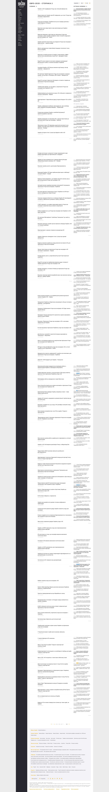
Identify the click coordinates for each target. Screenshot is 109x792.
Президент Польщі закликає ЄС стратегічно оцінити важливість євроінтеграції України (54, 315)
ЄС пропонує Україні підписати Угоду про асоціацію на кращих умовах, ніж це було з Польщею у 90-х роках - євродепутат (54, 74)
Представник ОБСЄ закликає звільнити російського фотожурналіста (51, 451)
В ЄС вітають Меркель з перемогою (47, 495)
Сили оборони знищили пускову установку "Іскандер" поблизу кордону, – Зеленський (82, 577)
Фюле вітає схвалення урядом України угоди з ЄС (50, 521)
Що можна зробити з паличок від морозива (53, 756)
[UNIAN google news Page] (55, 778)
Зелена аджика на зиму (52, 770)
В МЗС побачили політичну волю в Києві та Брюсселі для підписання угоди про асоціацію (52, 607)
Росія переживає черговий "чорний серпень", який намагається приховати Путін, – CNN (82, 302)
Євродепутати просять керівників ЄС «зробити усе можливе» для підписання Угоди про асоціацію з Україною (54, 354)
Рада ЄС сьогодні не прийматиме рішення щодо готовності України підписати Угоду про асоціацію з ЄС (53, 263)
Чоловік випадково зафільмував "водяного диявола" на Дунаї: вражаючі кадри (81, 505)
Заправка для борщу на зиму (41, 770)
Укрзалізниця (52, 740)
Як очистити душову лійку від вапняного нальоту (73, 760)
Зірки (70, 766)
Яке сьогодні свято (35, 749)
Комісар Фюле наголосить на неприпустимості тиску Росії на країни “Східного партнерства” (53, 677)
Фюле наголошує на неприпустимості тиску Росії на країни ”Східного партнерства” (53, 664)
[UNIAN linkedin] (53, 778)
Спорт (19, 20)
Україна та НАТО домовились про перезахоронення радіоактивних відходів (51, 548)
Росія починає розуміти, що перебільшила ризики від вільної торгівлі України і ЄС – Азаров (53, 296)
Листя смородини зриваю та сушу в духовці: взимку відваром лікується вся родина (82, 345)
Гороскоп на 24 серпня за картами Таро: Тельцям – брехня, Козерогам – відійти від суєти (82, 294)
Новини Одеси (33, 735)
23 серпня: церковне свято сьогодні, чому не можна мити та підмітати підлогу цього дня (82, 699)
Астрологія (53, 766)
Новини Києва (62, 733)
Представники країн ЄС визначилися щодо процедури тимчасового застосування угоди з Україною (52, 483)
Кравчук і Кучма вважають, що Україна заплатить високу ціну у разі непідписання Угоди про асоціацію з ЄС (54, 179)
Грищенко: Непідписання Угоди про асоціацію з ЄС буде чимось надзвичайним (54, 309)
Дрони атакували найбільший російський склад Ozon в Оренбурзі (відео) (81, 652)
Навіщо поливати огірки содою (42, 775)
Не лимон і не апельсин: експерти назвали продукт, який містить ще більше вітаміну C (82, 195)
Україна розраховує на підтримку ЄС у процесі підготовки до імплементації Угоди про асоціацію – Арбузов (53, 119)
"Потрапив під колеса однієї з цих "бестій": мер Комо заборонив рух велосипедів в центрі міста (81, 84)
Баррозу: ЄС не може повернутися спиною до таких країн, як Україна (53, 703)
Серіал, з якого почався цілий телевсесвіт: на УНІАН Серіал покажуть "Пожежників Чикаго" (81, 383)
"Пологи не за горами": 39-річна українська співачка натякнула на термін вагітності (82, 497)
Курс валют (53, 738)
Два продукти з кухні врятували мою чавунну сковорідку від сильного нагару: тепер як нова (82, 224)
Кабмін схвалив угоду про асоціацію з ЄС (48, 580)
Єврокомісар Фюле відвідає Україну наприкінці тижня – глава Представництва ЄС (53, 392)
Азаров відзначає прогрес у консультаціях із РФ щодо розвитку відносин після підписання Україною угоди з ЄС (54, 373)
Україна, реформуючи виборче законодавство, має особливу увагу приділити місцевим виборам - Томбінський (53, 106)
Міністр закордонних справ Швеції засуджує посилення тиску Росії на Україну (53, 49)
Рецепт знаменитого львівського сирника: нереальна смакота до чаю (71, 770)
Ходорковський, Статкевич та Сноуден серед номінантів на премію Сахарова (53, 600)
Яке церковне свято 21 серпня (46, 749)
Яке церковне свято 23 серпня (37, 751)
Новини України (34, 733)
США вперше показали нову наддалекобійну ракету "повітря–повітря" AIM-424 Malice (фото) (82, 481)
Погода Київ (68, 743)
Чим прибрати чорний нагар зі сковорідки (39, 763)
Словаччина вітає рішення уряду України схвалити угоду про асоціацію (53, 509)
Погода (19, 32)
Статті (19, 36)
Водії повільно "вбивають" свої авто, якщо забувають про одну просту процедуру (82, 325)
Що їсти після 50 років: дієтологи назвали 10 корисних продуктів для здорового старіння (81, 130)
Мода (57, 766)
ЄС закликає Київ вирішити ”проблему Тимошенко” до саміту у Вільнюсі (54, 218)
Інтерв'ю (19, 37)
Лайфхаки (33, 754)
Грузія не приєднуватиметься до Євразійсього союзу (51, 593)
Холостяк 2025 (42, 766)
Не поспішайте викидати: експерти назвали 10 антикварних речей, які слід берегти (82, 695)
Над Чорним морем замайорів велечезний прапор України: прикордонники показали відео (82, 548)
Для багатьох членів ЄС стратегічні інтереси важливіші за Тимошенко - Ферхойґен (52, 335)
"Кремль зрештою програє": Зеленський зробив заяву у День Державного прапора (80, 474)
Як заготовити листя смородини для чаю (39, 760)
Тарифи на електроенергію (68, 738)
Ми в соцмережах (74, 789)
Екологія (19, 17)
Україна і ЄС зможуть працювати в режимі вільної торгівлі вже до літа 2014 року (54, 399)
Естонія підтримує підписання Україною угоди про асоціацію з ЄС (54, 327)
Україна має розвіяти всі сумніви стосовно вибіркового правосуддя (52, 503)
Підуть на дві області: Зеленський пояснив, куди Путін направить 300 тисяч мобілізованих (82, 581)
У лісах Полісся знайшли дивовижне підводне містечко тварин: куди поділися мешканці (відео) (82, 465)
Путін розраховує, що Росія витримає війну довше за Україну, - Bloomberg (80, 422)
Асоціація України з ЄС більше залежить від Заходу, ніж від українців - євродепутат (53, 68)
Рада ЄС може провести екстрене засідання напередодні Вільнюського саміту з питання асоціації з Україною (52, 61)
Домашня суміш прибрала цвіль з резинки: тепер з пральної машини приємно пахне (82, 404)
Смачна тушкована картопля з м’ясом (61, 771)
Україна (19, 12)
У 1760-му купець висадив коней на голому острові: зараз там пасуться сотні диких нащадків (82, 418)
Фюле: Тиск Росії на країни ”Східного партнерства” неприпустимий (51, 645)
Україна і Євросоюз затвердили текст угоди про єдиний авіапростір (52, 237)
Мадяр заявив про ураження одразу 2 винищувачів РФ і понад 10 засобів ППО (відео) (82, 427)
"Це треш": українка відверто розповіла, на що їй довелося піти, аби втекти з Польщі (81, 387)
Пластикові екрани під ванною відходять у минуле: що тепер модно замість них (81, 680)
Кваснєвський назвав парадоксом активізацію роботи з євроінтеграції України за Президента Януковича (52, 367)
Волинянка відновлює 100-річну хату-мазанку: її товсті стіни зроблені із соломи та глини (81, 76)
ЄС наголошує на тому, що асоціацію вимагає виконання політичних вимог (52, 535)
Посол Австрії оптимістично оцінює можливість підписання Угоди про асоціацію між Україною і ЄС (54, 386)
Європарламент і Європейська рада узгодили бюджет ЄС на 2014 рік (54, 100)
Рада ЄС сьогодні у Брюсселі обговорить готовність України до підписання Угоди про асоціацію (54, 81)
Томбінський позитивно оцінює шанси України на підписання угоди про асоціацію (53, 626)
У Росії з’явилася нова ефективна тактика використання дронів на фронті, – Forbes (82, 684)
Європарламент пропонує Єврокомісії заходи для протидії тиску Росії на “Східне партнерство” (54, 458)
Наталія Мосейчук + (42, 730)
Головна (19, 9)
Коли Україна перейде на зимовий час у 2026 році (76, 733)
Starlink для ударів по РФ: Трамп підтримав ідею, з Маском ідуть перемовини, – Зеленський (82, 565)
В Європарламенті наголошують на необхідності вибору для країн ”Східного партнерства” (54, 652)
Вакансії (19, 44)
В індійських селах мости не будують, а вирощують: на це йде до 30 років (81, 659)
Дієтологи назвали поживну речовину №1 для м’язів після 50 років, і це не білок (82, 556)
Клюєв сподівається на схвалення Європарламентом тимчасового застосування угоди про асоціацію (55, 515)
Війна (19, 10)
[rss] (62, 778)
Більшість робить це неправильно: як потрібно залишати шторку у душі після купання (82, 88)
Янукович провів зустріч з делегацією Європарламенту (52, 166)
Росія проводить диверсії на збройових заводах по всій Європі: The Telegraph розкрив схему (81, 434)
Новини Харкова (49, 733)
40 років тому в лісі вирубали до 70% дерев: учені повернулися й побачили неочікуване (82, 378)
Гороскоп (33, 746)
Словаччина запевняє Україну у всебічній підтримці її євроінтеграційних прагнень (51, 113)
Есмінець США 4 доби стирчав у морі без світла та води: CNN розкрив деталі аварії (82, 341)
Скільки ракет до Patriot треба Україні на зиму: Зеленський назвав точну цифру (82, 573)
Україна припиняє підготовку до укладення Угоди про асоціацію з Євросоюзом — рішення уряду (54, 42)
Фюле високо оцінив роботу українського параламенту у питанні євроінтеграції (54, 438)
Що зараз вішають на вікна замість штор (73, 763)
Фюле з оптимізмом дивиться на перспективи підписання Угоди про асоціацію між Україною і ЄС (54, 341)
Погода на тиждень (42, 743)
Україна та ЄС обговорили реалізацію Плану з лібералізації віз (53, 444)
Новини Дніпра (42, 733)
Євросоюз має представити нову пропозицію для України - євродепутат (53, 28)
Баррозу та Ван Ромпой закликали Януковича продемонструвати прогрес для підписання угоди (54, 464)
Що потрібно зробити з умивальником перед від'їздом (70, 758)
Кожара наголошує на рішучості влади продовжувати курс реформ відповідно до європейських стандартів (53, 154)
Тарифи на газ (33, 740)
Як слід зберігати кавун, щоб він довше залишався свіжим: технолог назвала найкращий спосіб (82, 414)
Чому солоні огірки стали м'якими (37, 756)
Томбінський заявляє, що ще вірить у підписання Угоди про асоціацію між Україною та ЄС (53, 87)
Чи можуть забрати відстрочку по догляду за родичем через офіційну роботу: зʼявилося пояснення (82, 310)
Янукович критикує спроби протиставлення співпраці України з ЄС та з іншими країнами (55, 224)
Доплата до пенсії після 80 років (80, 738)
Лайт (19, 24)
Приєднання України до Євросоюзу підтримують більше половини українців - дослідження (55, 302)
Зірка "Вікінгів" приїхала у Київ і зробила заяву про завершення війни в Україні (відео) (82, 374)
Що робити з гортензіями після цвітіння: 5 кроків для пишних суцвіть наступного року (81, 100)
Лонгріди (20, 40)
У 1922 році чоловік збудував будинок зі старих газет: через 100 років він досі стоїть (82, 289)
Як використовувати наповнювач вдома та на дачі (74, 761)
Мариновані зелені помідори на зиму (38, 771)
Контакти (20, 45)
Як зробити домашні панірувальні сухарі (55, 760)
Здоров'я (20, 28)
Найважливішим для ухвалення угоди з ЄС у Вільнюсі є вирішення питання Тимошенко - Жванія (54, 94)
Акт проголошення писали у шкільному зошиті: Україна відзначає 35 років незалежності (81, 14)
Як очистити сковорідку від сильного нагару (71, 756)
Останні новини (79, 6)
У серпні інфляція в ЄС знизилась (46, 638)
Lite (31, 767)
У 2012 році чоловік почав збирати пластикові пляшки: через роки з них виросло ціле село (82, 168)
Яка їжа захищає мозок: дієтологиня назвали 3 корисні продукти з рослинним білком (82, 711)
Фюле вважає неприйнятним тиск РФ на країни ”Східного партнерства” (52, 411)
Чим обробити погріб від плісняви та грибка (39, 758)
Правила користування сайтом (36, 789)
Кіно (38, 766)
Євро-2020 (35, 3)
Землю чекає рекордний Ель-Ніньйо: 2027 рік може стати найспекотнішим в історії (82, 490)
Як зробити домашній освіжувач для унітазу (44, 754)
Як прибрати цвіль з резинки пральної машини (40, 761)
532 (67, 724)
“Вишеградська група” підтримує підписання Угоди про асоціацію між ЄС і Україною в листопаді (54, 418)
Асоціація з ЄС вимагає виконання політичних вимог (51, 540)
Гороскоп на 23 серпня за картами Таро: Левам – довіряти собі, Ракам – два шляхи (82, 668)
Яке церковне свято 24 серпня (50, 751)
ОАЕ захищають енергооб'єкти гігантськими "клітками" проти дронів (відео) (81, 648)
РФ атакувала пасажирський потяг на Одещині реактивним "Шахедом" (80, 486)
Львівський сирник (50, 771)
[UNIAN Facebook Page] (48, 778)
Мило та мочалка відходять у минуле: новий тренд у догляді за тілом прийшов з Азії (81, 184)
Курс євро (48, 738)
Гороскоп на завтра (49, 746)
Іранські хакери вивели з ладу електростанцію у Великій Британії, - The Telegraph (81, 329)
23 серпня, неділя (79, 104)
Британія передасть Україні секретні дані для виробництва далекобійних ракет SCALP (82, 9)
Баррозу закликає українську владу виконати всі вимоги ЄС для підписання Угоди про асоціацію (54, 243)
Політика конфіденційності (49, 789)
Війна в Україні (34, 730)
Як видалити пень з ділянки (54, 758)
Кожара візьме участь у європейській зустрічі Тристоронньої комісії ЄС (53, 256)
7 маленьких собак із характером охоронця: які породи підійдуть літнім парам (82, 597)
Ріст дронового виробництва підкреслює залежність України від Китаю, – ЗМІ (82, 396)
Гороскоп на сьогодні (40, 746)
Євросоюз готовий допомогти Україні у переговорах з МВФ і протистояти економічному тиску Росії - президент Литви (53, 55)
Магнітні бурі (49, 743)
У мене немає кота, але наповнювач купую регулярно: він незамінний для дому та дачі (82, 602)
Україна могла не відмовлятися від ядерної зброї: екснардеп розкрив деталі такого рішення (82, 370)
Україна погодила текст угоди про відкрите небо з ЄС (51, 132)
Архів (19, 42)
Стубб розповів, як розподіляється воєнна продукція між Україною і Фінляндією (82, 205)
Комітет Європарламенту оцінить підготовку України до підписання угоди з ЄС (52, 490)
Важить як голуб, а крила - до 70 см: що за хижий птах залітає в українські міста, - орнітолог (82, 664)
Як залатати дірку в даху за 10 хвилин (61, 754)
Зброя (19, 25)
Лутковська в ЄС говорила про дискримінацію (49, 560)
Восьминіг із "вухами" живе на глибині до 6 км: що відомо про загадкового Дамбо (82, 285)
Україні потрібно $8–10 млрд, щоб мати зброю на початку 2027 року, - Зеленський (82, 210)
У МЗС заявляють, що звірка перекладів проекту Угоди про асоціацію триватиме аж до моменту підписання (53, 205)
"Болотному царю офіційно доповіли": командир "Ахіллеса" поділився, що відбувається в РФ (82, 96)
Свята (60, 766)
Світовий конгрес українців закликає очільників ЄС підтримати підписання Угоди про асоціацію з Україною (54, 186)
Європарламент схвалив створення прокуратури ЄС (51, 230)
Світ (19, 16)
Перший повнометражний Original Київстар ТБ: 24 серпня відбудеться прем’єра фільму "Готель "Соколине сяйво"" (82, 391)
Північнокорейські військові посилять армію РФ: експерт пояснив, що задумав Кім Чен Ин (82, 400)
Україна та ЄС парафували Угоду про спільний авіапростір (52, 8)
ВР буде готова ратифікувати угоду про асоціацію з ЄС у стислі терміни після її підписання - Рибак (54, 347)
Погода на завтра (74, 743)
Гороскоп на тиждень (58, 746)
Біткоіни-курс (59, 738)
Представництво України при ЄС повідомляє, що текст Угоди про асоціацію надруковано (54, 16)
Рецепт (34, 766)
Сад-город (33, 775)
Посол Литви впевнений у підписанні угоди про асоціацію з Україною (53, 613)
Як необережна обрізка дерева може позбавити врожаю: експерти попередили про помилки (81, 72)
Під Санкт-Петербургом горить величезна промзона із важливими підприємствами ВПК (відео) (81, 672)
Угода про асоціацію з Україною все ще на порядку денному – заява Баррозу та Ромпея (53, 22)
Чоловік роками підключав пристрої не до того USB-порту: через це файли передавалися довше (82, 703)
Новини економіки (35, 738)
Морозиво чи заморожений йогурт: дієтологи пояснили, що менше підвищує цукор (82, 139)
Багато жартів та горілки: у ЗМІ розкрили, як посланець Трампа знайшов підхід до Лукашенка (82, 585)
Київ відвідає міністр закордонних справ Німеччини (51, 379)
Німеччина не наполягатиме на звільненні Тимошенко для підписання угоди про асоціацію (52, 471)
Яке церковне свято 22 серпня (76, 749)
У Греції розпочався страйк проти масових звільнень (51, 631)
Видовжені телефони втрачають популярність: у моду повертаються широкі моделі (82, 409)
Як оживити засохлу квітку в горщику (77, 754)
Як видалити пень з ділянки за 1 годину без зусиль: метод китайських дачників (81, 590)
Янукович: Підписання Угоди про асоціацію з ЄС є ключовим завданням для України (53, 322)
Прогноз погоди (34, 743)
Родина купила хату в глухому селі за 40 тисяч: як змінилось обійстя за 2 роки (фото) (82, 617)
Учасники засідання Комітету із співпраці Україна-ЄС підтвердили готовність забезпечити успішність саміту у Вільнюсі (54, 198)
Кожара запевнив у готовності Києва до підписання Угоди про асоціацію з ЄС (53, 269)
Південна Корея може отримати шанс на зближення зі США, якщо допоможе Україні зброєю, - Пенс (81, 175)
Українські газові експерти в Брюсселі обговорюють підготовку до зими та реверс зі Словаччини (55, 477)
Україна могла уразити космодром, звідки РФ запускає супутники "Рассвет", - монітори (82, 231)
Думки (19, 39)
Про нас (57, 789)
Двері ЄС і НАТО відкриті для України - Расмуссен (50, 359)
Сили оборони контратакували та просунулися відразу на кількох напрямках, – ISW (82, 612)
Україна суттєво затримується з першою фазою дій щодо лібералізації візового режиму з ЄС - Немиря (52, 160)
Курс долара (42, 738)
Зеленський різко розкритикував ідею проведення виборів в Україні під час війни (82, 509)
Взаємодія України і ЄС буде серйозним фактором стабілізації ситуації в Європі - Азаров (53, 173)
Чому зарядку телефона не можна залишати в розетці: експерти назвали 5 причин (82, 164)
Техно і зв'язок (21, 23)
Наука (19, 21)
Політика (20, 13)
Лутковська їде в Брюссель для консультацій (49, 619)
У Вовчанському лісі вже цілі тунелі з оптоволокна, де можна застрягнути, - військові (82, 135)
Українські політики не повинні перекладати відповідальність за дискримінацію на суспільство (54, 554)
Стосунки (73, 766)
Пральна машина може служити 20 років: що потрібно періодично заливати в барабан (82, 540)
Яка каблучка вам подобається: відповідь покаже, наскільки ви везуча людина (81, 298)
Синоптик (63, 743)
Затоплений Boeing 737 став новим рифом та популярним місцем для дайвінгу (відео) (82, 336)
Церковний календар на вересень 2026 (61, 749)
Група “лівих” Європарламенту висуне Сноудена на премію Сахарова (53, 684)
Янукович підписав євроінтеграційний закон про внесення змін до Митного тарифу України (54, 275)
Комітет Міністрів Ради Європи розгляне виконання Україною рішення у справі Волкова (53, 587)
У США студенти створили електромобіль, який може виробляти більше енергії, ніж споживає (81, 68)
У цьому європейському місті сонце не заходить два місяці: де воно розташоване (82, 561)
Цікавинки (20, 31)
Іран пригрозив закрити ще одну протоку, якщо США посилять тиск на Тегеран (81, 470)
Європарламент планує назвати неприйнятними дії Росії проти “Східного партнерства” (54, 690)
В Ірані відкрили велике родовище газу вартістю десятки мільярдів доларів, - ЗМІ (82, 110)
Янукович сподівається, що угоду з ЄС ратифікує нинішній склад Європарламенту (54, 405)
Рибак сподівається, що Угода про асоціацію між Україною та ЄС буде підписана (54, 211)
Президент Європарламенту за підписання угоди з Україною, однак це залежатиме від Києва (53, 671)
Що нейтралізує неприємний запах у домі (56, 763)
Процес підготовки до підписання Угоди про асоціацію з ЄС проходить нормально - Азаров (53, 250)
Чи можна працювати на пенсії (43, 740)
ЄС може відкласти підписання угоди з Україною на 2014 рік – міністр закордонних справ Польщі (53, 192)
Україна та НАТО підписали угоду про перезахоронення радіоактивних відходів (52, 528)
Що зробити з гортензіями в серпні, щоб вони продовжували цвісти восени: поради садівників (82, 180)
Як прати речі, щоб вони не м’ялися (57, 761)
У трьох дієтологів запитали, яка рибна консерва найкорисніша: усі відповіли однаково (82, 317)
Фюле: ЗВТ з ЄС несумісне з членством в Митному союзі (52, 657)
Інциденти (20, 27)
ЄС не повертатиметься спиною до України (49, 696)
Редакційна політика (65, 789)
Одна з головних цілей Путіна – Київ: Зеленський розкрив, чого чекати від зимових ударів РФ (82, 552)
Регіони (19, 19)
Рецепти (33, 770)
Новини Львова (56, 733)
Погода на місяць (56, 743)
